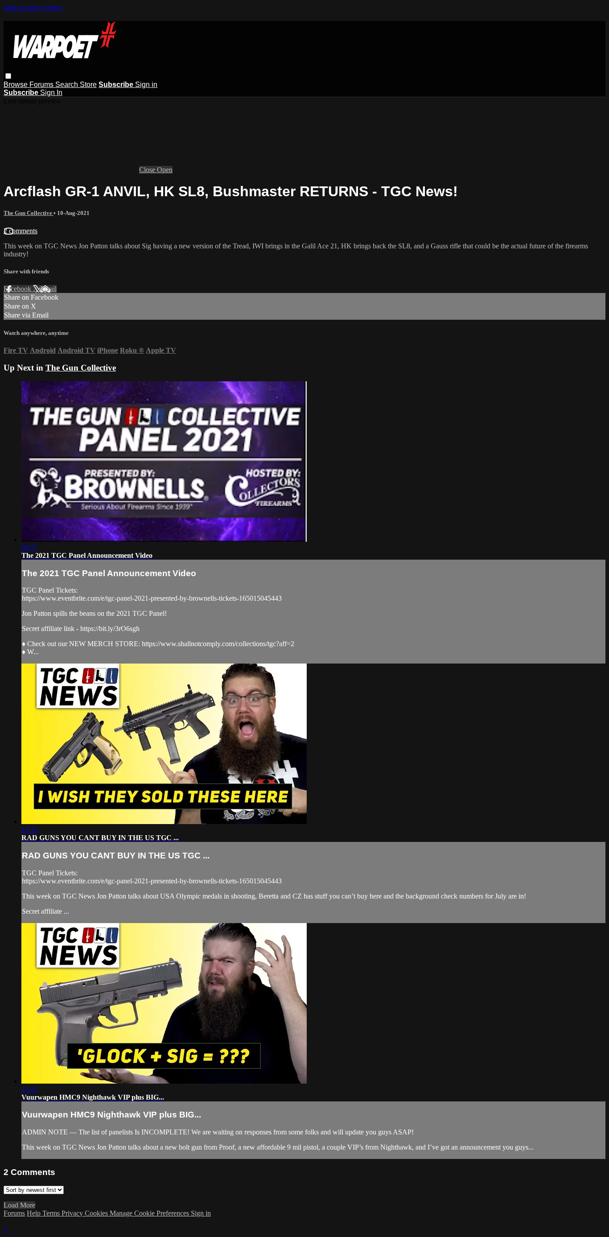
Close (148, 169)
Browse (16, 84)
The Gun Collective (28, 213)
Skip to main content (33, 7)
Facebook (18, 289)
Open (165, 169)
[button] (8, 76)
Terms (52, 1213)
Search (67, 84)
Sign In (51, 92)
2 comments (20, 231)
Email (48, 289)
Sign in (146, 84)
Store (88, 84)
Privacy (73, 1213)
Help (34, 1213)
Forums (42, 84)
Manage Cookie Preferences (150, 1213)
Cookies (97, 1213)
